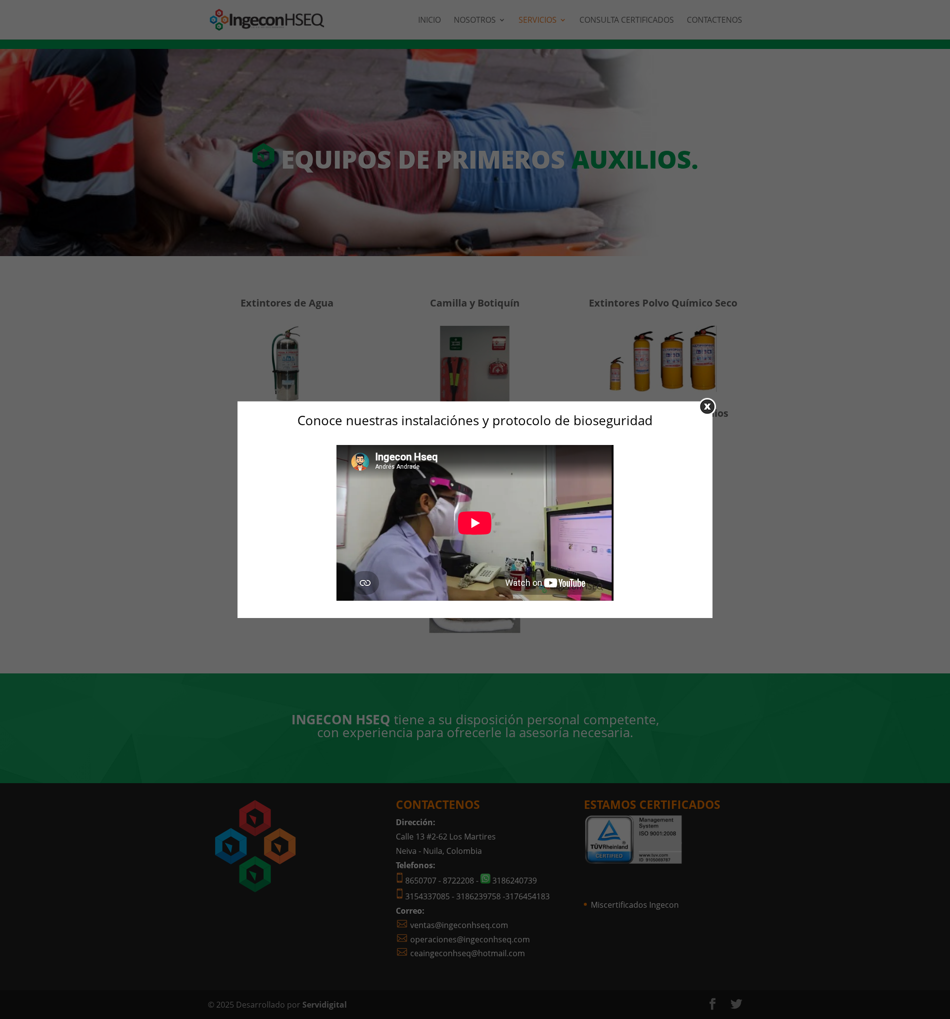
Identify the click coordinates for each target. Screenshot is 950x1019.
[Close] (707, 406)
